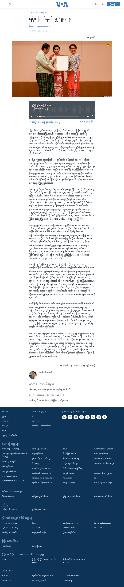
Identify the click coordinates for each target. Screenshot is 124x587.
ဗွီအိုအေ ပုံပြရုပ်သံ (69, 533)
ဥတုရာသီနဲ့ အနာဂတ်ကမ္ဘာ (41, 459)
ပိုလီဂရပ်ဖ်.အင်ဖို (69, 528)
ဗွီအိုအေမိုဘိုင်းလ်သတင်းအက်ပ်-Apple (44, 561)
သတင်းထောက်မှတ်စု (9, 476)
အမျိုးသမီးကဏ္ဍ (69, 483)
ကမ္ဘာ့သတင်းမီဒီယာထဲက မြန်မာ (12, 481)
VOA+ (3, 560)
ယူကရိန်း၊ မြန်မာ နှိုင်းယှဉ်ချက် (43, 478)
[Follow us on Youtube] (76, 417)
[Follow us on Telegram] (87, 417)
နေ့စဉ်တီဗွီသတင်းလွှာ (9, 523)
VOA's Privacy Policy (71, 576)
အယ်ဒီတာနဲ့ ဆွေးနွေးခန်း (10, 449)
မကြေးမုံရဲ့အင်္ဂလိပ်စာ (40, 496)
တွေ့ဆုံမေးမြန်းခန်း (39, 533)
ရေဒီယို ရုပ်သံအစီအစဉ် (9, 528)
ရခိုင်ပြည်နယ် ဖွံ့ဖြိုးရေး (41, 105)
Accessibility (67, 581)
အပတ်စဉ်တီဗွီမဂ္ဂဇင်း (9, 533)
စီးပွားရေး (35, 463)
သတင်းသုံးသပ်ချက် (37, 12)
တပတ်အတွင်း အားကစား (41, 468)
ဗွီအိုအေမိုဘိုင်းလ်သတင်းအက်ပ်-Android (74, 561)
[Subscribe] (104, 417)
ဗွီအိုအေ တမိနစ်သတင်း (102, 523)
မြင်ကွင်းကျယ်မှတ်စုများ (72, 459)
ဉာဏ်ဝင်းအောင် (44, 26)
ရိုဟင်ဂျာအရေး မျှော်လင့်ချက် (104, 449)
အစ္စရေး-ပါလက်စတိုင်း (9, 435)
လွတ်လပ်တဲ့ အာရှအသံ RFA (42, 576)
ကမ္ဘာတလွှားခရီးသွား (70, 463)
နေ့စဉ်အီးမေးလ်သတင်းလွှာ (41, 426)
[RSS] (93, 417)
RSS (33, 416)
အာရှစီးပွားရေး (68, 473)
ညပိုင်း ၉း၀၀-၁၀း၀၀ (39, 510)
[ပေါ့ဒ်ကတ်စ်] (98, 417)
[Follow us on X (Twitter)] (70, 417)
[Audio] (95, 4)
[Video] (103, 4)
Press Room (6, 581)
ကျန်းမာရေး (67, 478)
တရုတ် (4, 431)
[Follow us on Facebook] (64, 417)
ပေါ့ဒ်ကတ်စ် (36, 421)
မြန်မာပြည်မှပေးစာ (69, 454)
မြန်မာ (3, 416)
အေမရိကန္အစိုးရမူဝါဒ (39, 581)
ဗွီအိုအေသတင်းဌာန (41, 108)
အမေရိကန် (5, 426)
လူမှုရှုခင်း (66, 449)
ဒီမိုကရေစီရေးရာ (7, 466)
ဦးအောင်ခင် (33, 26)
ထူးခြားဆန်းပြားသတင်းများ (42, 483)
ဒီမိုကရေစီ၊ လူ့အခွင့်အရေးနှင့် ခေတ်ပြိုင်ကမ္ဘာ (14, 455)
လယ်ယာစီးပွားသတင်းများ (41, 473)
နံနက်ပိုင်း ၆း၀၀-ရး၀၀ (9, 510)
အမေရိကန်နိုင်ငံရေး (8, 471)
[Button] (91, 37)
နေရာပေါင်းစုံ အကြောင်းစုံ (103, 473)
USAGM (4, 576)
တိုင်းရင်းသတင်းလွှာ (101, 454)
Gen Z (96, 468)
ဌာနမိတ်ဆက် (6, 546)
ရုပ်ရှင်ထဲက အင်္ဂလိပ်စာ (71, 496)
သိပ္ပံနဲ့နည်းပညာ (37, 454)
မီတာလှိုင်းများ (37, 546)
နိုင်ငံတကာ (5, 421)
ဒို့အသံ (96, 478)
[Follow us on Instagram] (81, 417)
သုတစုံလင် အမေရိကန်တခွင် (104, 463)
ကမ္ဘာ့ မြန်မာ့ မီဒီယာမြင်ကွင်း (42, 449)
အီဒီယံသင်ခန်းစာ (7, 496)
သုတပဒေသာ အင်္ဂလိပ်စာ (103, 496)
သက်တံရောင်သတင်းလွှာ (103, 483)
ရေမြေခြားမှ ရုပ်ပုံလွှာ (70, 523)
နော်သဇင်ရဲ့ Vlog (100, 528)
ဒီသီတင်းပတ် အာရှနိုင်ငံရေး (73, 468)
